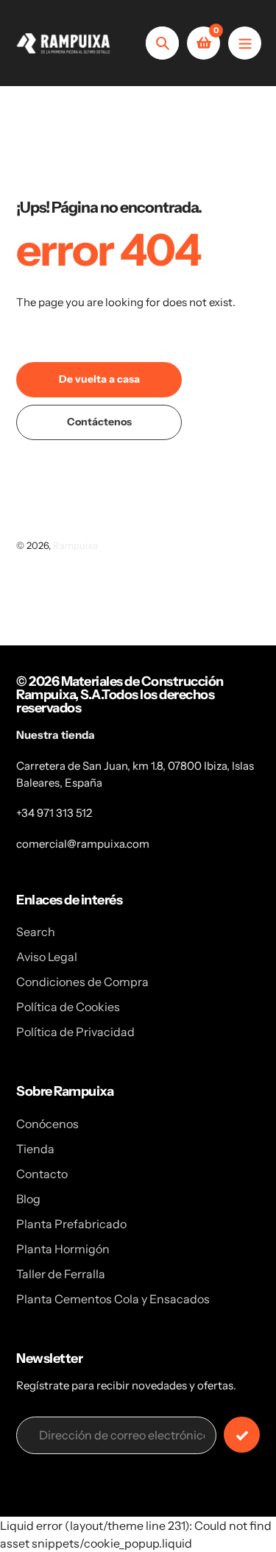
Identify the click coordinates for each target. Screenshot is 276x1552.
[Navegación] (244, 43)
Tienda (35, 1148)
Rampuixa (75, 545)
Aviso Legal (46, 956)
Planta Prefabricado (71, 1223)
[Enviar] (242, 1435)
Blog (28, 1198)
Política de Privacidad (75, 1031)
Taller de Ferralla (60, 1273)
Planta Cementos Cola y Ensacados (113, 1298)
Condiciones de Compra (82, 981)
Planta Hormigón (63, 1248)
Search (35, 931)
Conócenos (47, 1123)
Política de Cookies (68, 1006)
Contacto (42, 1173)
